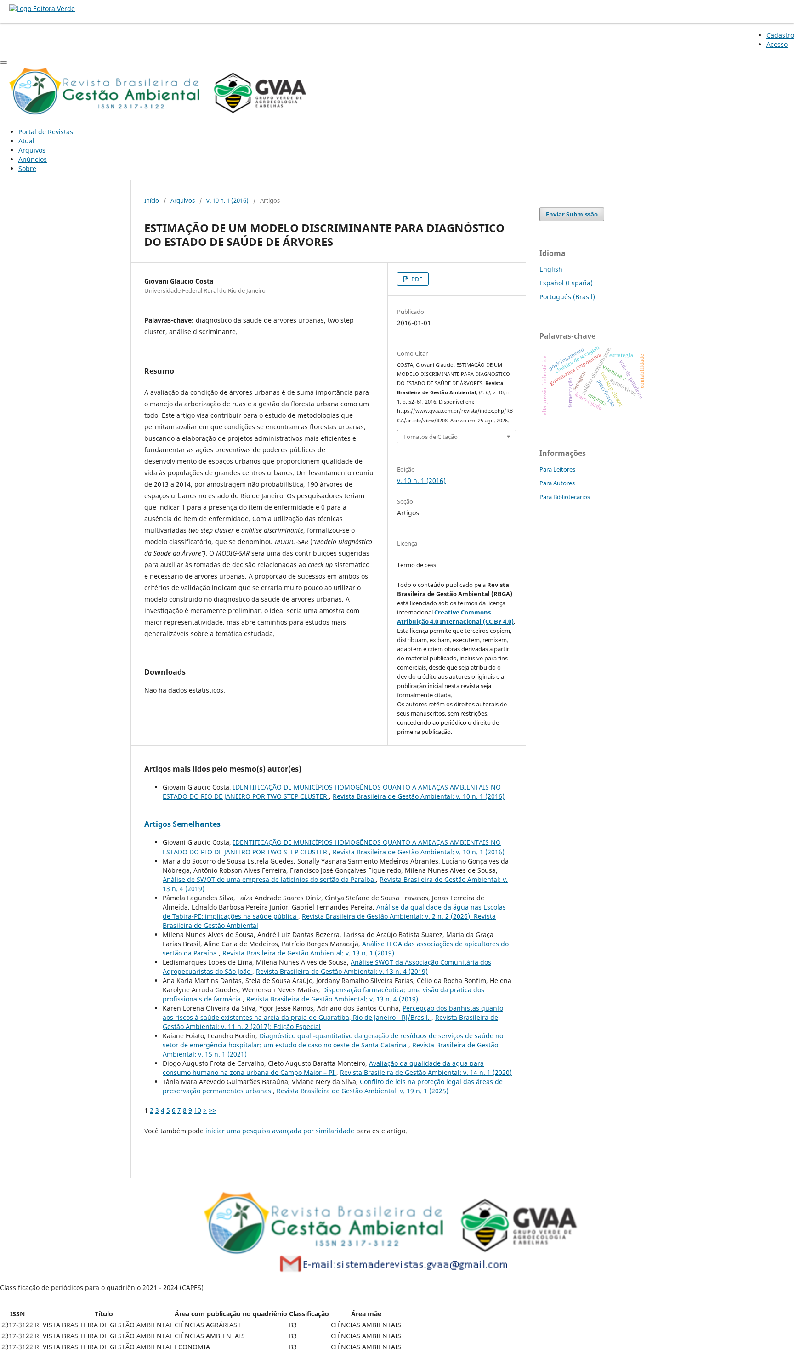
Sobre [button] (27, 168)
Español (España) (566, 283)
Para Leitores (557, 469)
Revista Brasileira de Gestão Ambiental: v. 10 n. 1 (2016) (419, 796)
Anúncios (32, 159)
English (550, 269)
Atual (26, 140)
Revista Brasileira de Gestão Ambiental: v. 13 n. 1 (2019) (308, 953)
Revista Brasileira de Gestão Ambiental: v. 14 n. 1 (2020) (426, 1072)
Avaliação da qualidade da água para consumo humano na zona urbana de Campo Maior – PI (323, 1068)
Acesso (777, 44)
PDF (416, 279)
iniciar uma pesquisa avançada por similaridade (279, 1130)
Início (151, 200)
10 (197, 1110)
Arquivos (31, 150)
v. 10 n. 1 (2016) (227, 200)
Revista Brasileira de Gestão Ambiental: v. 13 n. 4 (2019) (342, 971)
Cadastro (780, 35)
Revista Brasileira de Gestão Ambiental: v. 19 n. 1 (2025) (362, 1090)
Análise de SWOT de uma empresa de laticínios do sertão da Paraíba (269, 879)
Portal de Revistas (45, 131)
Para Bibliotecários (564, 497)
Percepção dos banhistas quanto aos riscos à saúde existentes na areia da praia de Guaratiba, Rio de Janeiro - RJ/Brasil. (333, 1013)
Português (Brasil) (567, 296)
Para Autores (557, 483)
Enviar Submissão (572, 214)
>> (212, 1110)
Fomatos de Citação (430, 436)
